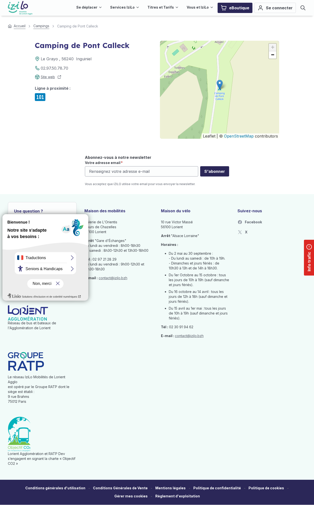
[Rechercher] (303, 8)
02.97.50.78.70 (54, 68)
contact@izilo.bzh (113, 278)
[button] (220, 85)
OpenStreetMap (239, 136)
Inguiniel (84, 58)
